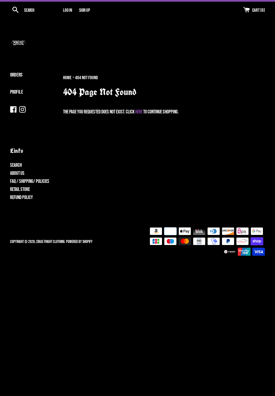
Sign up (84, 10)
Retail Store (20, 189)
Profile (16, 92)
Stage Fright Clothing (50, 241)
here (139, 112)
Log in (67, 10)
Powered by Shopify (79, 241)
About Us (17, 173)
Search (16, 165)
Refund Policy (21, 197)
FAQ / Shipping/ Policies (29, 181)
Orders (16, 75)
